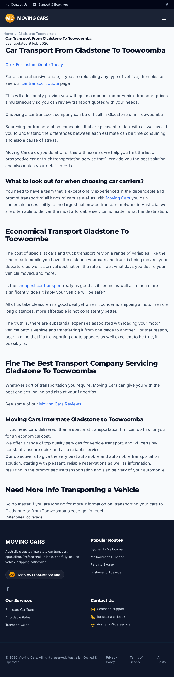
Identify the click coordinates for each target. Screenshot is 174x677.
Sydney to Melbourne (107, 549)
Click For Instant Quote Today (34, 64)
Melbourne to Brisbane (107, 557)
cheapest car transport (39, 285)
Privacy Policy (111, 659)
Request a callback (111, 616)
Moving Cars (118, 198)
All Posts (161, 659)
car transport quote (40, 83)
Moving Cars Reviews (60, 404)
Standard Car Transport (23, 609)
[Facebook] (167, 4)
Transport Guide (17, 625)
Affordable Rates (17, 617)
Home (8, 34)
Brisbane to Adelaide (106, 572)
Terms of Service (136, 659)
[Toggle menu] (164, 18)
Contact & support (110, 609)
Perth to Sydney (103, 564)
